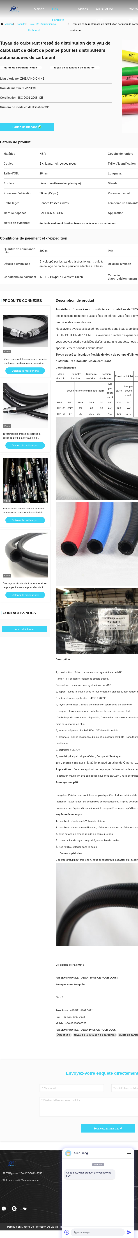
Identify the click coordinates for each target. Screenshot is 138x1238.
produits (20, 23)
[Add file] (66, 1232)
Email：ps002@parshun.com (22, 1180)
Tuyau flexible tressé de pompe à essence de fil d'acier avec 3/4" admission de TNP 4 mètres (21, 437)
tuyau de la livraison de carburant (95, 1034)
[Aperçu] (14, 9)
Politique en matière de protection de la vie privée (36, 1226)
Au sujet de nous (104, 11)
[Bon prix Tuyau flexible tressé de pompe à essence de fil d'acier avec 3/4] (25, 405)
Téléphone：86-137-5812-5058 (23, 1173)
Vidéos (83, 9)
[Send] (129, 1232)
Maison (39, 9)
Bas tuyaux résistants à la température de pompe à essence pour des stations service (25, 587)
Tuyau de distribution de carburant (42, 26)
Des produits (58, 11)
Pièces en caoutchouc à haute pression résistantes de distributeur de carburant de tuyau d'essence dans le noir (25, 363)
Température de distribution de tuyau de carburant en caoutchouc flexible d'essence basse (24, 512)
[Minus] (129, 1153)
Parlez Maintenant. (24, 126)
